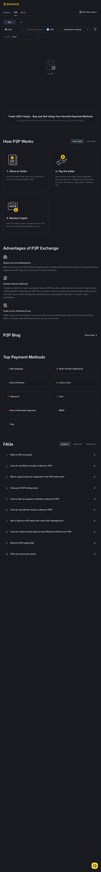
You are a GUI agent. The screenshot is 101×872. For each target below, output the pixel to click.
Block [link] (23, 12)
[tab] (7, 12)
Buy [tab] (9, 22)
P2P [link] (15, 12)
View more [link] (90, 335)
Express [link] (7, 12)
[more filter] (95, 29)
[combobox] (13, 29)
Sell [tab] (21, 22)
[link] (26, 369)
